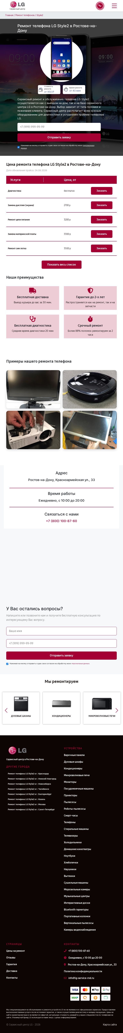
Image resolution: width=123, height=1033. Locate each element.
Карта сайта (110, 1024)
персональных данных (80, 664)
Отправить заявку (59, 137)
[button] (6, 710)
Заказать (102, 190)
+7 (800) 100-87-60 (61, 521)
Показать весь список (61, 264)
